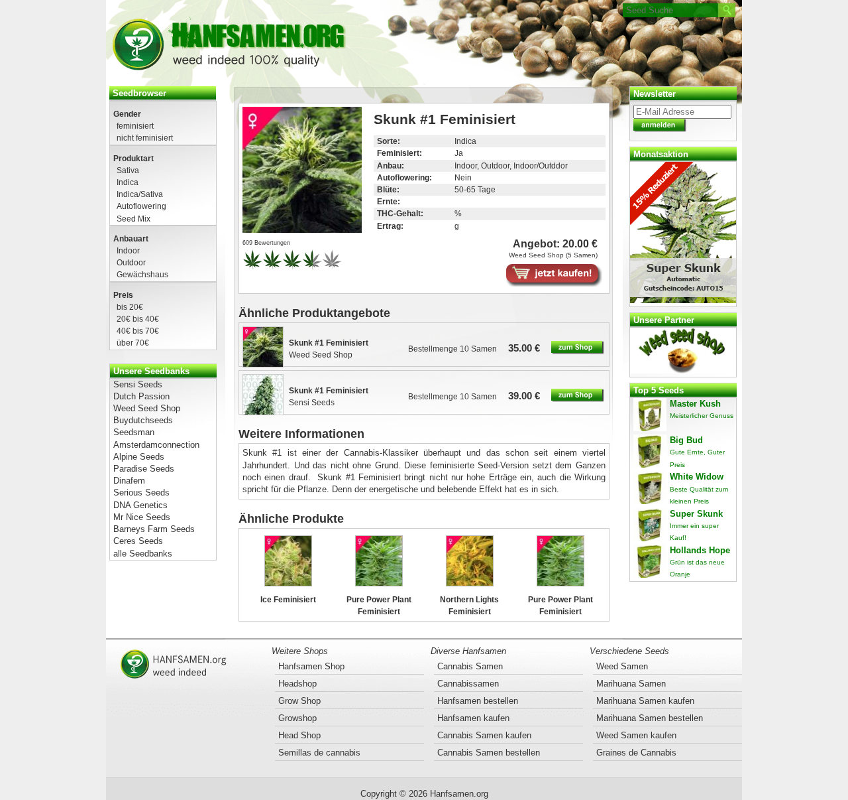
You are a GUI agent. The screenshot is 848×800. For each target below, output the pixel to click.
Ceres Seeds (138, 541)
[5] (332, 268)
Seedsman (133, 432)
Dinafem (129, 481)
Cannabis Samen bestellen (488, 753)
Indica (127, 182)
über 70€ (133, 342)
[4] (312, 268)
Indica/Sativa (140, 194)
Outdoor (131, 262)
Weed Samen (622, 666)
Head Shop (299, 735)
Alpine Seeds (138, 457)
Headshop (297, 684)
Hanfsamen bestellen (477, 701)
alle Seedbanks (142, 554)
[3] (292, 268)
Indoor (128, 250)
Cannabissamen (468, 684)
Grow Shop (299, 701)
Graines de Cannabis (636, 753)
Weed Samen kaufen (636, 735)
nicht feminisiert (145, 137)
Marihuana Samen (631, 684)
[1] (252, 268)
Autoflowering (141, 206)
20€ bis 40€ (138, 318)
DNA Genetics (140, 505)
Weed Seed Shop (146, 408)
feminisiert (135, 125)
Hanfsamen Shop (311, 666)
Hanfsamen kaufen (473, 718)
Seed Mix (133, 218)
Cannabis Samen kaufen (484, 735)
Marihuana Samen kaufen (645, 701)
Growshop (297, 718)
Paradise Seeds (143, 469)
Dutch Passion (141, 396)
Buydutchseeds (143, 420)
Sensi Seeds (137, 384)
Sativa (128, 170)
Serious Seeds (141, 493)
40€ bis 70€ (138, 330)
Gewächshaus (142, 274)
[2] (272, 268)
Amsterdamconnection (156, 445)
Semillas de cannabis (319, 753)
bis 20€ (130, 306)
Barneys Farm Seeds (154, 529)
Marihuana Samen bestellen (649, 718)
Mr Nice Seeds (141, 517)
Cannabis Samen (470, 666)
